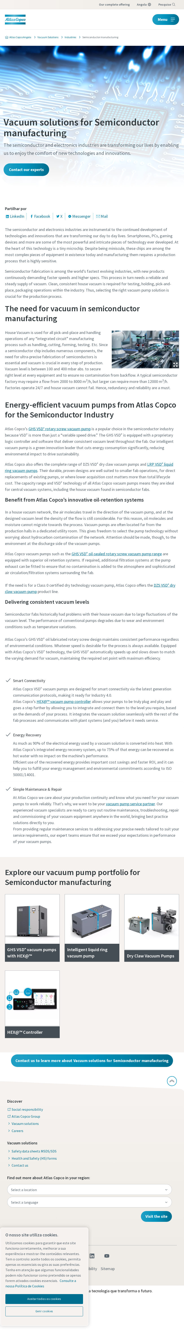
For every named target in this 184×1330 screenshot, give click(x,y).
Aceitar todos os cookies (44, 1299)
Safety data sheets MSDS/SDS (34, 1151)
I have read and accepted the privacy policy (76, 340)
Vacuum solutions (25, 1123)
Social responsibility (27, 1109)
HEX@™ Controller (25, 1032)
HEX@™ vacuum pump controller (64, 701)
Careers (17, 1130)
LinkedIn (17, 216)
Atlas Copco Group (26, 1116)
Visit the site (156, 1216)
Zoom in (175, 364)
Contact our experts (26, 169)
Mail (104, 216)
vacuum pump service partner (130, 803)
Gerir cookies (44, 1311)
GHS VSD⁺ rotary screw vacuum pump (59, 428)
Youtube (106, 1255)
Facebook (42, 216)
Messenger (81, 216)
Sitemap (108, 1268)
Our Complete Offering (114, 4)
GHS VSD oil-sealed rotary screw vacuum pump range (117, 553)
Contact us (20, 1165)
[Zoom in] (145, 348)
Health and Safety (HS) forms (34, 1158)
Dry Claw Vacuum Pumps (150, 956)
